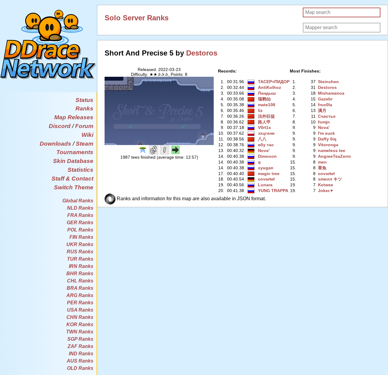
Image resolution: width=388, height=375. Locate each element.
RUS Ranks (80, 251)
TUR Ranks (80, 259)
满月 (322, 110)
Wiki (87, 135)
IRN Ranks (81, 266)
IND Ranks (81, 353)
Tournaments (74, 152)
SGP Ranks (80, 339)
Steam (84, 143)
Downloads (55, 143)
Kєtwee (325, 184)
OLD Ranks (80, 368)
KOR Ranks (79, 324)
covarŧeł (266, 179)
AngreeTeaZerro (334, 156)
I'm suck (326, 133)
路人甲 (264, 122)
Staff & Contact (72, 178)
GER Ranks (80, 222)
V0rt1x (264, 127)
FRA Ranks (80, 215)
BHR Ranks (79, 273)
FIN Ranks (81, 237)
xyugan (265, 167)
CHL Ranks (80, 280)
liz (260, 110)
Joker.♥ (325, 190)
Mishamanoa (331, 93)
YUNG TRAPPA (273, 190)
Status (84, 100)
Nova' (263, 150)
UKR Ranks (79, 244)
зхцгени (266, 133)
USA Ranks (80, 309)
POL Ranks (80, 229)
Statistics (80, 170)
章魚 (322, 167)
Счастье (327, 116)
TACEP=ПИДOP (273, 81)
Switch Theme (73, 187)
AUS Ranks (80, 360)
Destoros (201, 53)
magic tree (268, 173)
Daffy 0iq (327, 139)
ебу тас (266, 144)
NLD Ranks (80, 208)
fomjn (324, 122)
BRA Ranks (80, 288)
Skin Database (73, 161)
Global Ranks (77, 200)
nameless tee (331, 150)
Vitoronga (328, 144)
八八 (262, 139)
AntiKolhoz (269, 87)
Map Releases (73, 117)
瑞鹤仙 (264, 98)
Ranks (84, 108)
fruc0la (325, 104)
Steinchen (328, 81)
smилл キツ (330, 179)
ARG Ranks (79, 295)
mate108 (266, 104)
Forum (84, 126)
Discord (60, 126)
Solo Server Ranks (137, 18)
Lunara (265, 184)
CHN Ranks (79, 317)
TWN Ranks (79, 331)
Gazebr (325, 98)
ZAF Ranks (80, 346)
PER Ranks (80, 302)
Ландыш (267, 93)
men (322, 162)
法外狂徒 (266, 116)
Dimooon (267, 156)
